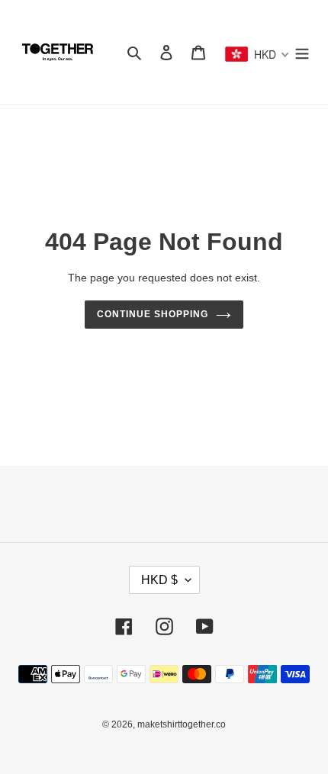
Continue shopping (152, 314)
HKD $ (159, 579)
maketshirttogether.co (181, 724)
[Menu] (302, 52)
